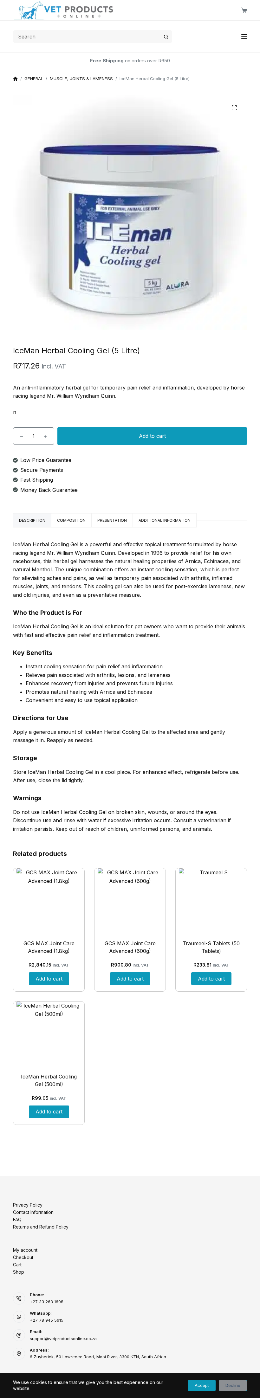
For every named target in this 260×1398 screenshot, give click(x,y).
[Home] (15, 79)
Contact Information (33, 1212)
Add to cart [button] (49, 978)
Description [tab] (32, 520)
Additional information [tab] (165, 520)
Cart (17, 1264)
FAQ (17, 1219)
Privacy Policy (27, 1205)
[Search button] (166, 37)
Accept (202, 1385)
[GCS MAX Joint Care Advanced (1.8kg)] (48, 900)
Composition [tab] (71, 520)
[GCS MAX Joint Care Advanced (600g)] (130, 900)
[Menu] (244, 36)
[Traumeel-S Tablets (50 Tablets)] (211, 900)
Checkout (23, 1257)
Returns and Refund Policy (40, 1226)
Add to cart (152, 436)
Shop (18, 1272)
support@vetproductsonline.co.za (63, 1338)
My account (25, 1250)
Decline (232, 1385)
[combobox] (86, 36)
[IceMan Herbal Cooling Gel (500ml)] (48, 1034)
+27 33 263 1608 (46, 1301)
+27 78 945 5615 (46, 1320)
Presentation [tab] (112, 520)
